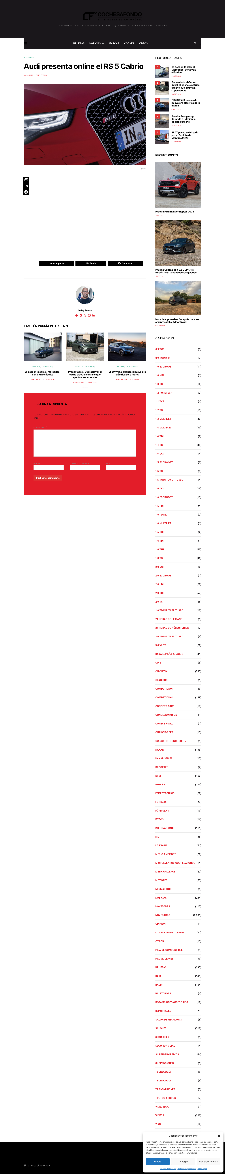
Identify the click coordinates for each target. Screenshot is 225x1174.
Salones (160, 1028)
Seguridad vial (165, 1045)
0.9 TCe (159, 349)
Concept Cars (164, 706)
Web (108, 463)
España (160, 784)
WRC (158, 1124)
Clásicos (161, 680)
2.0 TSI (159, 601)
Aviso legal (202, 1168)
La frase (161, 845)
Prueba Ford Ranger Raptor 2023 (174, 211)
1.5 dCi (159, 453)
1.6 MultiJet (163, 523)
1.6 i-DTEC (161, 514)
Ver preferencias (208, 1161)
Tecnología (163, 1071)
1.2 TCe (159, 401)
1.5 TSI (159, 471)
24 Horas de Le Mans (168, 619)
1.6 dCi (159, 488)
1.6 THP (160, 549)
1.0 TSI (159, 384)
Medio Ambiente (165, 854)
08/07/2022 (160, 326)
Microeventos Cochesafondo (175, 862)
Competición (163, 688)
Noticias (95, 43)
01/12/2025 (134, 379)
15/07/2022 (160, 276)
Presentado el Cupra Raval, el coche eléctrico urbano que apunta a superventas (84, 374)
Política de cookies (168, 1168)
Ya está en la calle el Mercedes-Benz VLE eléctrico (43, 373)
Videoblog (162, 1106)
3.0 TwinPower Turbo (169, 636)
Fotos (159, 819)
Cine (158, 662)
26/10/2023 (176, 125)
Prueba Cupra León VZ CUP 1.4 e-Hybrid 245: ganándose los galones (176, 271)
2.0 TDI (159, 593)
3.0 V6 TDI (161, 645)
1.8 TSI (159, 558)
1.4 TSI (159, 445)
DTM (158, 775)
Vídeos (143, 43)
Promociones (164, 958)
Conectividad (164, 723)
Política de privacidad (187, 1168)
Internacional (165, 828)
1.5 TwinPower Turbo (169, 479)
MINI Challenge (165, 871)
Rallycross (163, 993)
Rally (159, 984)
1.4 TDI (159, 436)
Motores (161, 880)
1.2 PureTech (163, 392)
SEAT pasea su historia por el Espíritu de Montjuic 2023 (184, 135)
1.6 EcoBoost (164, 497)
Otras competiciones (169, 932)
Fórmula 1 (162, 810)
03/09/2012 (28, 75)
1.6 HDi (159, 506)
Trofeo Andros (165, 1098)
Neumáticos (163, 889)
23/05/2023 (176, 142)
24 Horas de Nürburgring (172, 627)
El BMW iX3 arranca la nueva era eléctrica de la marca (127, 373)
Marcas (114, 43)
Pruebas (78, 43)
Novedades (29, 57)
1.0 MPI (159, 375)
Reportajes (163, 1010)
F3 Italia (161, 802)
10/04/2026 (92, 382)
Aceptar (157, 1161)
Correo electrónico (80, 463)
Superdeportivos (167, 1054)
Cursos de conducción (170, 741)
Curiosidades (164, 732)
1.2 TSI (159, 410)
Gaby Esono (41, 75)
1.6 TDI (159, 540)
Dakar (159, 749)
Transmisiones (165, 1089)
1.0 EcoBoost (164, 366)
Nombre (38, 463)
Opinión (160, 923)
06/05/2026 (49, 379)
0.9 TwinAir (162, 358)
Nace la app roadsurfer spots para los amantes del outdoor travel (177, 321)
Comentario (39, 427)
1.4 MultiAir (163, 427)
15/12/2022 (159, 215)
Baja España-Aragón (169, 654)
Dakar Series (163, 758)
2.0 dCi (159, 566)
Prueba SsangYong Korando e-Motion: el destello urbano (183, 119)
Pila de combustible (169, 950)
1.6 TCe (159, 532)
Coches (129, 43)
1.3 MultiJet (163, 418)
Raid (158, 976)
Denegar (183, 1161)
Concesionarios (166, 714)
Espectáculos (164, 793)
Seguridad (162, 1037)
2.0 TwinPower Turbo (169, 610)
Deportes (161, 767)
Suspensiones (164, 1063)
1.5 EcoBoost (164, 462)
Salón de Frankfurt (168, 1019)
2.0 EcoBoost (164, 575)
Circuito (161, 671)
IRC (157, 836)
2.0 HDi (159, 584)
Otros (159, 941)
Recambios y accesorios (171, 1002)
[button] (218, 1135)
